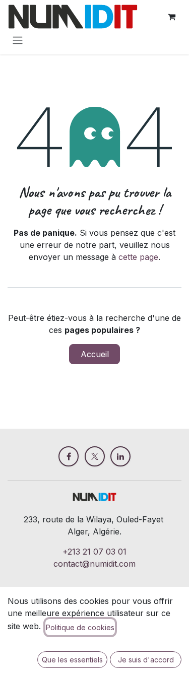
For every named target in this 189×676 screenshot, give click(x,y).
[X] (95, 456)
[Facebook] (68, 456)
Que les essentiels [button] (72, 659)
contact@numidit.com (94, 564)
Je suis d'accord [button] (146, 659)
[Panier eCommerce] (171, 17)
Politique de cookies (80, 627)
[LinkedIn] (120, 456)
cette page (138, 257)
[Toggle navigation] (18, 39)
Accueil (95, 354)
